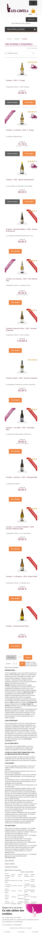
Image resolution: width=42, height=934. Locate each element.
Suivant (28, 657)
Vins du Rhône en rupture (7, 890)
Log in (33, 3)
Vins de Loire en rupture (7, 897)
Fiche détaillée (29, 102)
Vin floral (13, 890)
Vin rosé (20, 890)
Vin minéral (14, 885)
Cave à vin (27, 880)
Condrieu (32, 757)
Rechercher (31, 19)
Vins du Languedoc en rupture (8, 903)
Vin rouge (20, 880)
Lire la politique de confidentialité (12, 925)
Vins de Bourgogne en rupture (7, 875)
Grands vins (14, 880)
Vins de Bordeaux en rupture (8, 880)
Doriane (22, 758)
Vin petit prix (34, 896)
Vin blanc (20, 885)
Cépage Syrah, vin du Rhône (26, 903)
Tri (5, 53)
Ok (22, 664)
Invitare (25, 760)
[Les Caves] (15, 7)
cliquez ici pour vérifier (26, 872)
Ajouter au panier (12, 102)
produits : (8, 663)
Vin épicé (13, 896)
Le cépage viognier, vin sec (27, 885)
